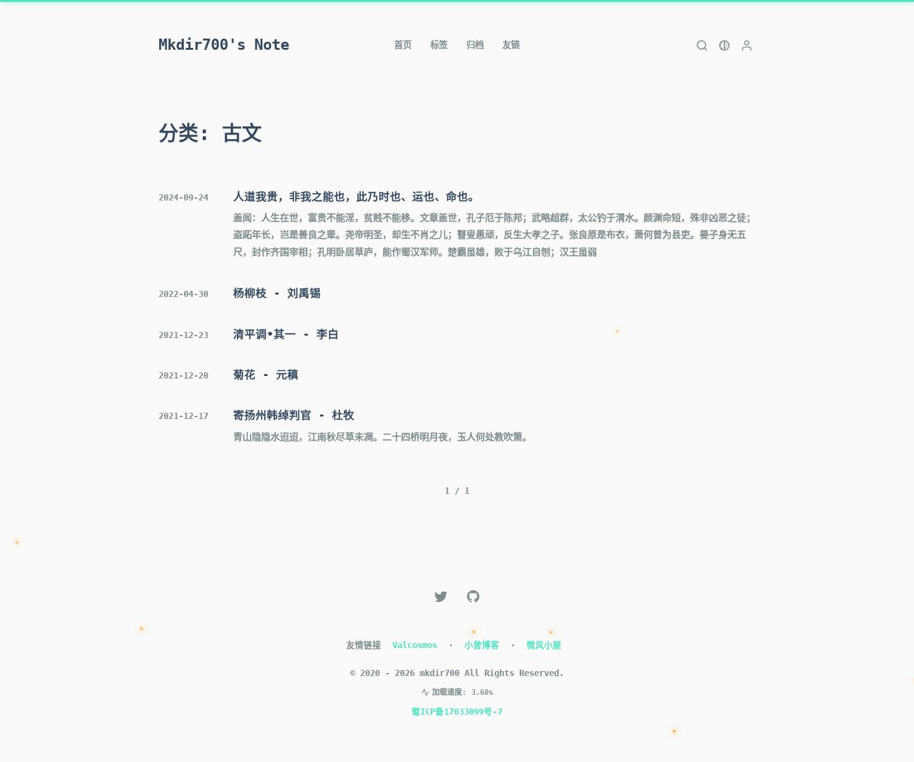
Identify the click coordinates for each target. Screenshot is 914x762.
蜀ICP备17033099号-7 (457, 712)
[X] (441, 596)
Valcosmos (414, 645)
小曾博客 (481, 645)
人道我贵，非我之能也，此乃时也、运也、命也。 (356, 196)
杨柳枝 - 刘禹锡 (277, 293)
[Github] (473, 596)
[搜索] (702, 45)
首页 (403, 45)
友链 (511, 45)
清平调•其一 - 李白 (286, 334)
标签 (439, 45)
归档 (475, 45)
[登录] (746, 45)
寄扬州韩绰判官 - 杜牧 (293, 415)
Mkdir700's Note (224, 45)
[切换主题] (724, 45)
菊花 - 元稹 (265, 375)
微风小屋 (544, 645)
